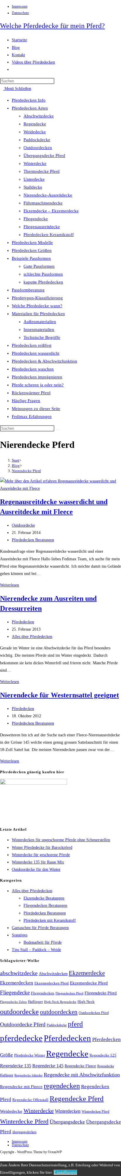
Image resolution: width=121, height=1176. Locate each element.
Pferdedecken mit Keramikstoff (49, 920)
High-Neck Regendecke (60, 1001)
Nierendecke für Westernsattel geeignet (59, 695)
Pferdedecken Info (29, 100)
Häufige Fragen (26, 400)
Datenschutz (20, 13)
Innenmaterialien (38, 329)
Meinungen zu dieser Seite (36, 408)
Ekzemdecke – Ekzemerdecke (51, 211)
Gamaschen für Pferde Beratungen (40, 928)
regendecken (62, 1086)
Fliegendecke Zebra (13, 1001)
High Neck (86, 1001)
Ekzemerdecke (87, 973)
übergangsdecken (24, 1132)
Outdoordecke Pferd (23, 1024)
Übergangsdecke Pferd (44, 155)
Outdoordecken (37, 147)
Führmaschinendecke (43, 203)
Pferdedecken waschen (33, 369)
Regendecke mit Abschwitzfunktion (82, 1075)
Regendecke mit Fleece (21, 1086)
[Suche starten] (58, 429)
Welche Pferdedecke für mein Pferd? (52, 26)
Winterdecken (67, 1111)
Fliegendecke (35, 218)
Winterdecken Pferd (95, 1112)
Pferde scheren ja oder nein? (38, 385)
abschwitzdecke (19, 973)
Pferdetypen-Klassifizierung (37, 298)
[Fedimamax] (33, 783)
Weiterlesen (11, 585)
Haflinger (35, 1002)
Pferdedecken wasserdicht (35, 353)
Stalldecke (32, 187)
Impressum (19, 6)
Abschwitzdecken (53, 973)
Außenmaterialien (39, 321)
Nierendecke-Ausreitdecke (47, 195)
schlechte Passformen (43, 274)
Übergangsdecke (67, 1122)
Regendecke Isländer (28, 1075)
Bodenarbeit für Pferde (42, 942)
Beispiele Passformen (31, 258)
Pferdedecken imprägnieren (37, 377)
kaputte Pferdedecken (43, 282)
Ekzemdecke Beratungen (43, 898)
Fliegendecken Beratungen (45, 905)
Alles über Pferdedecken (32, 636)
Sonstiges (19, 935)
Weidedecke (34, 131)
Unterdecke (34, 179)
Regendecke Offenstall (30, 1100)
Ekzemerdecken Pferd (51, 983)
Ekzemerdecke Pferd (89, 983)
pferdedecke (21, 1038)
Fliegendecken (42, 993)
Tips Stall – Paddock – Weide (36, 950)
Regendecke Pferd (77, 1098)
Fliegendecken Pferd (69, 993)
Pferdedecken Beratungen (33, 540)
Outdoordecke (23, 525)
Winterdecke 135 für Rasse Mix (38, 862)
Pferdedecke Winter (29, 1055)
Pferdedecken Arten (30, 108)
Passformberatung (28, 290)
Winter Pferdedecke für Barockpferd (42, 847)
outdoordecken (59, 1012)
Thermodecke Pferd (41, 171)
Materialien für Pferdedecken (38, 313)
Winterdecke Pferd (24, 1121)
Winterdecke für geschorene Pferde (41, 855)
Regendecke (34, 124)
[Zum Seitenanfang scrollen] (1, 1157)
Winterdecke (34, 163)
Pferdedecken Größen (32, 250)
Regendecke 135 (15, 1066)
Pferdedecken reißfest (31, 345)
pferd (75, 1024)
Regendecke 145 (47, 1065)
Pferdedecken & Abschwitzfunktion (44, 361)
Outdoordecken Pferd (94, 1013)
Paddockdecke (36, 139)
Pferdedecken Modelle (32, 242)
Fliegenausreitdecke (41, 226)
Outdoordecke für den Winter (36, 869)
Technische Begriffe (41, 337)
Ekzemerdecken (16, 983)
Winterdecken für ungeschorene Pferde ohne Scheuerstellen (61, 840)
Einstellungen (65, 1172)
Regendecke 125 (103, 1055)
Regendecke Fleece (80, 1066)
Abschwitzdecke (38, 116)
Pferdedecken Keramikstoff (48, 234)
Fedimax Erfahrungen (32, 416)
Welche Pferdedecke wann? (37, 305)
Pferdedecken (23, 622)
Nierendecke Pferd (26, 471)
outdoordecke (19, 1011)
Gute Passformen (39, 266)
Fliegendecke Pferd (101, 993)
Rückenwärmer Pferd (31, 392)
